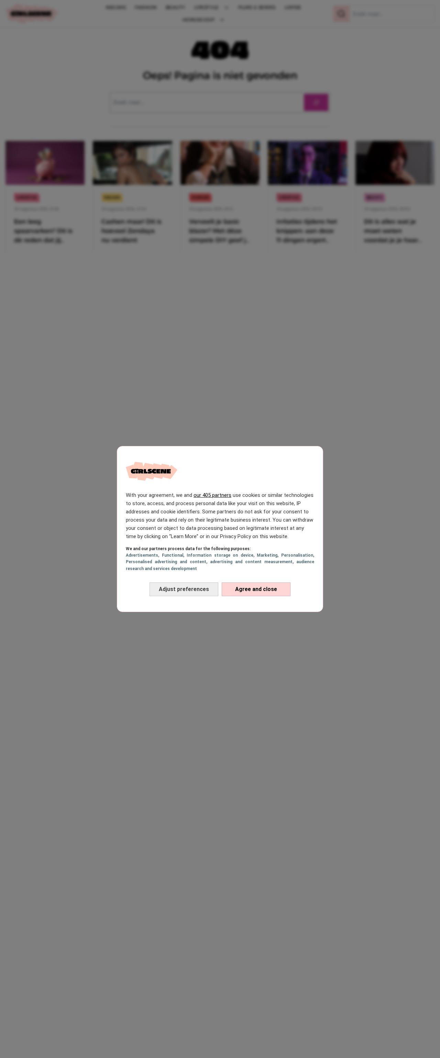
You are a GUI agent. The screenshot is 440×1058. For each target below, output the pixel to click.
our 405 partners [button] (212, 495)
